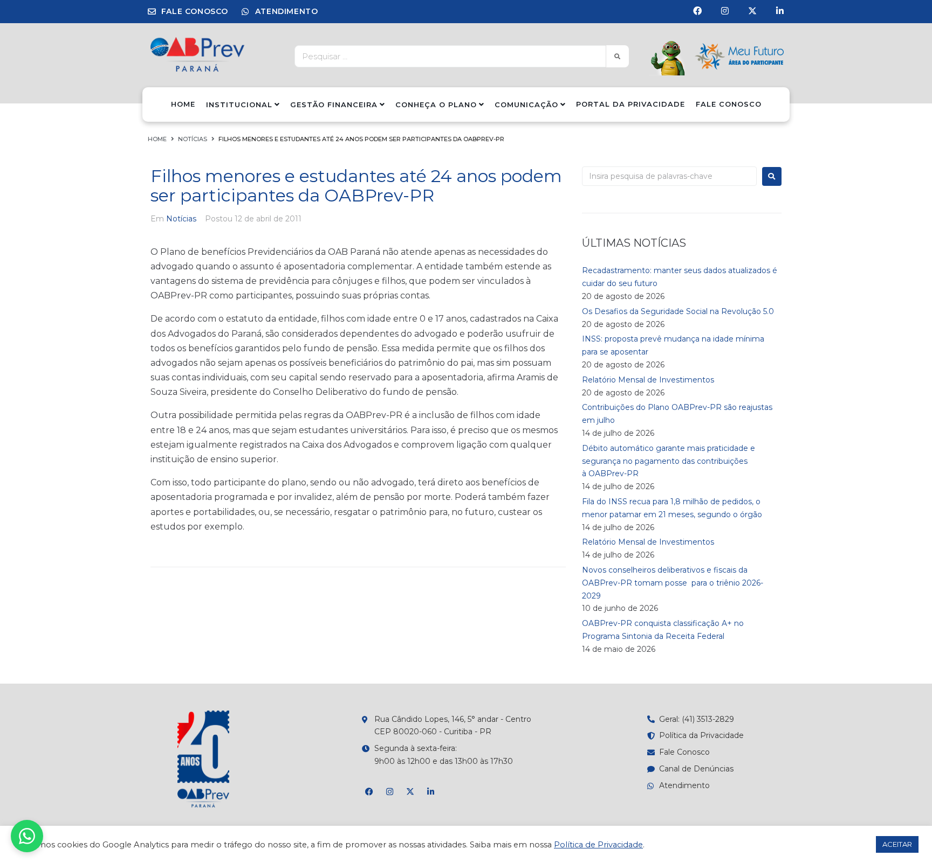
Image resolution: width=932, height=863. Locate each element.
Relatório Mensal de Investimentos (648, 380)
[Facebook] (697, 10)
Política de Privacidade (598, 845)
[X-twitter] (752, 10)
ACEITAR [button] (897, 844)
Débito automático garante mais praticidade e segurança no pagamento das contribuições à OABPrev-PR (668, 461)
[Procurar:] (669, 176)
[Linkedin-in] (780, 10)
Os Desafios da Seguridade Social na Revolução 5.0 (678, 311)
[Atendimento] (27, 836)
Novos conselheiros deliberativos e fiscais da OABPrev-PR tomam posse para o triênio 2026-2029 (672, 583)
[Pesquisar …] (447, 56)
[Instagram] (725, 10)
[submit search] (617, 56)
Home (157, 139)
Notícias (192, 139)
